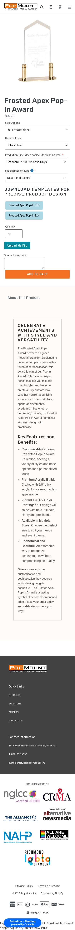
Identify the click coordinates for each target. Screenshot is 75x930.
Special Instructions (15, 255)
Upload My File (17, 245)
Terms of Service (49, 885)
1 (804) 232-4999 (18, 754)
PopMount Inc (28, 893)
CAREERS (14, 712)
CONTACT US (15, 720)
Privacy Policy (24, 885)
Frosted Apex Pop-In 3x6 (24, 205)
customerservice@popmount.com (27, 763)
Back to (40, 659)
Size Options (12, 123)
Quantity (10, 226)
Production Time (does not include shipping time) (33, 155)
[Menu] (69, 6)
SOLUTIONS (15, 703)
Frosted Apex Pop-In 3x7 (24, 215)
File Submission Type (17, 171)
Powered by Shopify (52, 893)
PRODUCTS (15, 695)
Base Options (13, 138)
